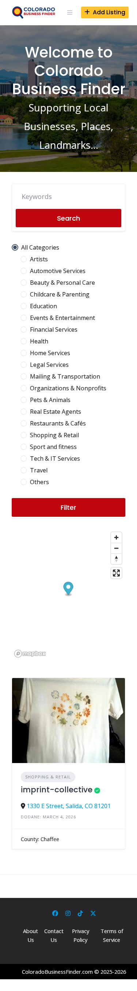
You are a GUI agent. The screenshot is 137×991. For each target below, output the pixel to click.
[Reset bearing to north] (116, 558)
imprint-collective (56, 789)
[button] (68, 589)
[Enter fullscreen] (116, 573)
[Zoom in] (116, 537)
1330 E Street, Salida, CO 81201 (69, 806)
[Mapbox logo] (30, 653)
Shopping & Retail (48, 777)
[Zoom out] (116, 548)
